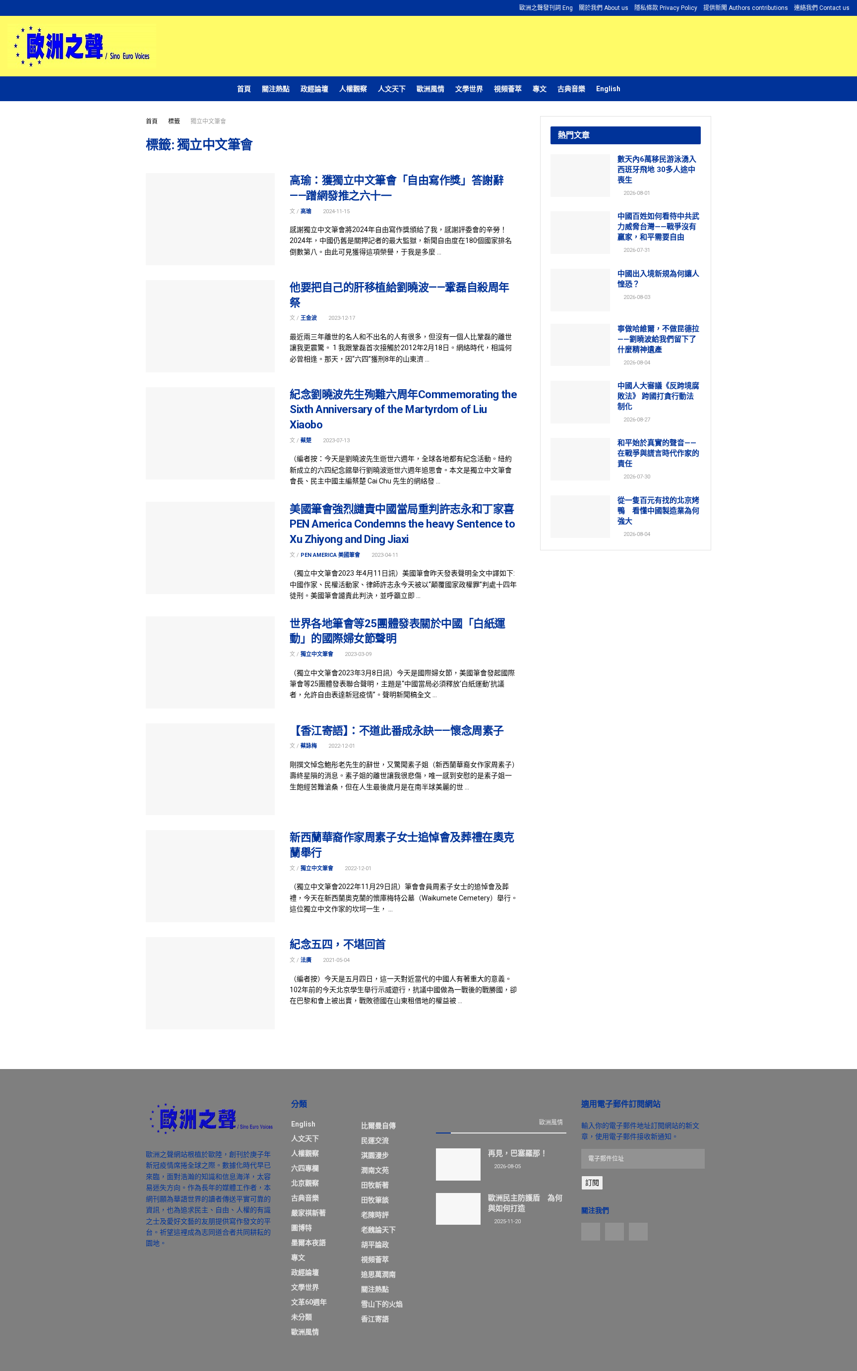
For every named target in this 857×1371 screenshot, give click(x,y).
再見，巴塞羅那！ (518, 1153)
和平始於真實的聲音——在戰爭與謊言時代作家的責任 (658, 453)
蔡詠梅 (309, 746)
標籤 (174, 121)
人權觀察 (353, 89)
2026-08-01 (636, 193)
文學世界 (469, 89)
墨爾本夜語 (308, 1243)
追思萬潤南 (378, 1274)
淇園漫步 (375, 1155)
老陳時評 (375, 1215)
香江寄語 (375, 1319)
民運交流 (375, 1140)
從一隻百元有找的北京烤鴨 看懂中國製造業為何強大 (658, 511)
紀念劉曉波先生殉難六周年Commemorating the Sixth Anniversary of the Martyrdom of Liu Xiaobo (403, 409)
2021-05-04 (335, 960)
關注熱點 (276, 89)
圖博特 (301, 1228)
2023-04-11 (384, 555)
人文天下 (392, 89)
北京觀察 (305, 1183)
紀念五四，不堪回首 (338, 944)
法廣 (306, 960)
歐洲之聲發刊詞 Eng (546, 7)
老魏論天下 (378, 1230)
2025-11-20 (506, 1221)
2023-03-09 (357, 654)
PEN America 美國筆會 (330, 555)
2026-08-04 (636, 362)
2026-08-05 (506, 1166)
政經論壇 (314, 89)
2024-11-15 (335, 211)
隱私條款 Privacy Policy (665, 7)
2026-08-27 (636, 420)
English (608, 89)
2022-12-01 (341, 746)
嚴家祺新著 (308, 1213)
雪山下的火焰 (382, 1304)
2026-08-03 (636, 297)
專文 (540, 89)
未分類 (301, 1317)
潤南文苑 (375, 1170)
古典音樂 (571, 89)
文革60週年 (309, 1302)
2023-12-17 (341, 318)
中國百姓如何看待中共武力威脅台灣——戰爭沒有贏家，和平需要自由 (658, 226)
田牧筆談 (375, 1200)
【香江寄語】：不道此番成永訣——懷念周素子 (397, 730)
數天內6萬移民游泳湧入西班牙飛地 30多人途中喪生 (656, 169)
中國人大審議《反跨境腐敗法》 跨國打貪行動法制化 (658, 396)
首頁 (244, 89)
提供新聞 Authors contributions (745, 7)
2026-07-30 (636, 477)
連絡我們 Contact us (822, 7)
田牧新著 (375, 1185)
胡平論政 (375, 1245)
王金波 (309, 318)
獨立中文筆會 (208, 121)
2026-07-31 (636, 250)
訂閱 (592, 1183)
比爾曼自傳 (378, 1126)
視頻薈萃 (508, 89)
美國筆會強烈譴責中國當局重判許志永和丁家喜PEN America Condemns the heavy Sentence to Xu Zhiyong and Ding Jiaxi (402, 524)
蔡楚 (306, 440)
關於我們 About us (603, 7)
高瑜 (306, 211)
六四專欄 (305, 1168)
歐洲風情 (430, 89)
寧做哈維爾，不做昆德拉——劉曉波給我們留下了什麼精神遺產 (658, 339)
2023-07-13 (335, 440)
